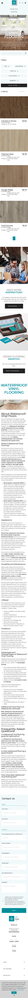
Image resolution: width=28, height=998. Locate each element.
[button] (19, 3)
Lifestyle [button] (13, 71)
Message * (4, 882)
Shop (5, 962)
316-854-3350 (14, 11)
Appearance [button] (19, 66)
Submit (14, 910)
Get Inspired (7, 968)
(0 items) (25, 2)
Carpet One (4, 17)
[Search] (25, 53)
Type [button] (5, 66)
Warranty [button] (13, 80)
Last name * (5, 818)
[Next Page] (17, 238)
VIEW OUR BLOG (12, 306)
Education (6, 975)
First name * (5, 808)
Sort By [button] (21, 91)
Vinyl (17, 17)
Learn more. (20, 990)
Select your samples (12, 370)
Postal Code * (5, 863)
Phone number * (6, 843)
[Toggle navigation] (2, 3)
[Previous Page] (10, 238)
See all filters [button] (12, 85)
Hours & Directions (14, 931)
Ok (14, 992)
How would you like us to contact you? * (12, 834)
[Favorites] (22, 3)
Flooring (11, 17)
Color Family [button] (13, 75)
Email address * (6, 853)
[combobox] (12, 53)
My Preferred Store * (7, 873)
